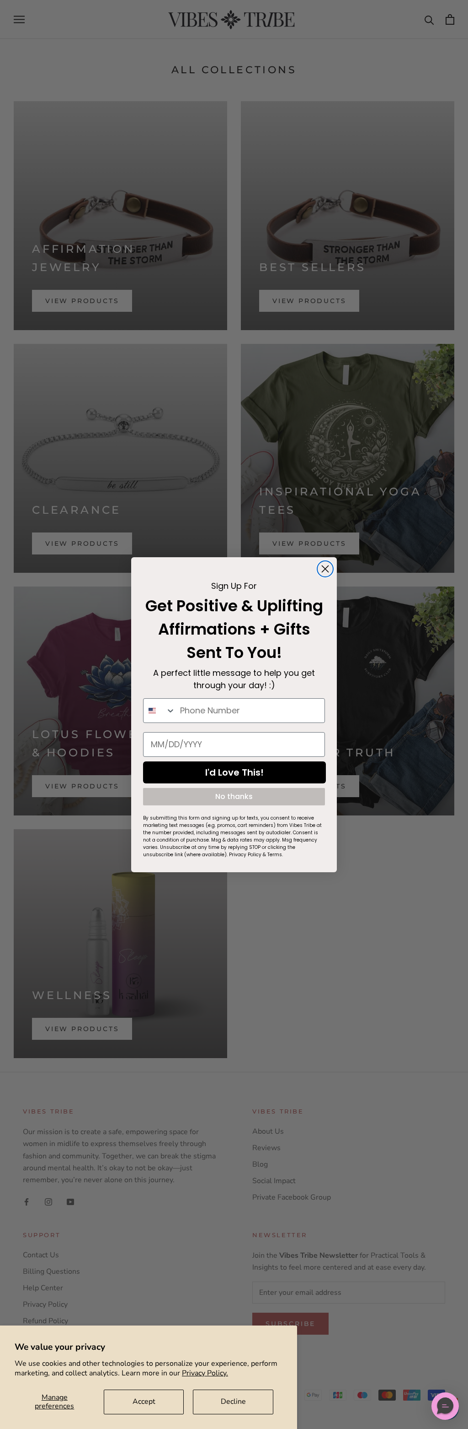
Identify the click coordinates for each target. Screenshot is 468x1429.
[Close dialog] (325, 569)
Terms (274, 854)
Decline (233, 1401)
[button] (445, 1406)
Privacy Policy (245, 854)
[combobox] (160, 711)
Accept (144, 1401)
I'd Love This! (234, 772)
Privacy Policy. (205, 1373)
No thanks (234, 796)
